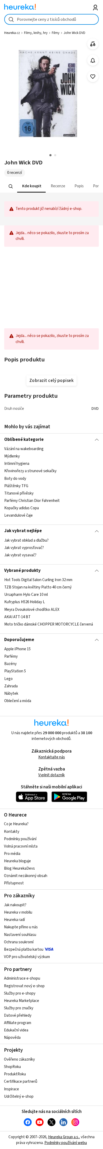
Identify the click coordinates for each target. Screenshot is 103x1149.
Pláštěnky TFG (16, 486)
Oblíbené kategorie (24, 439)
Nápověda (12, 1037)
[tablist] (51, 186)
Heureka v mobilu (18, 912)
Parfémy (11, 656)
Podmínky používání (20, 839)
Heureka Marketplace (21, 1001)
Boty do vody (15, 478)
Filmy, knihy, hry (36, 33)
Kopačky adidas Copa (21, 508)
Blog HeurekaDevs (19, 868)
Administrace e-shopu (22, 978)
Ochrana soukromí (19, 942)
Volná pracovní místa (21, 846)
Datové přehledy (17, 1015)
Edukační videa (16, 1030)
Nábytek (11, 693)
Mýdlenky (12, 456)
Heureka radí (14, 920)
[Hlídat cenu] (93, 60)
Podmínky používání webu (65, 1143)
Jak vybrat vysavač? (20, 555)
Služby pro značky (18, 1008)
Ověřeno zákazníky (19, 1059)
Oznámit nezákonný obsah (25, 876)
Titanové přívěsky (19, 493)
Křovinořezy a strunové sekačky (30, 471)
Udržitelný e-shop (19, 1096)
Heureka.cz (12, 33)
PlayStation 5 (15, 671)
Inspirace (11, 1089)
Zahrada (11, 686)
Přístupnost (14, 883)
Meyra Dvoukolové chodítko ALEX (31, 609)
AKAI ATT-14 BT (17, 617)
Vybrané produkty (22, 570)
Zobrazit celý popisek (51, 380)
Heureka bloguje (17, 861)
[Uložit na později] (93, 76)
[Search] (10, 186)
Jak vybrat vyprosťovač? (24, 548)
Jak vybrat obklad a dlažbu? (26, 540)
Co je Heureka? (16, 824)
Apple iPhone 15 (17, 649)
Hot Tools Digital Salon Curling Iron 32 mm (38, 580)
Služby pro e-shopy (19, 993)
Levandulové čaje (18, 515)
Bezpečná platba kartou (23, 949)
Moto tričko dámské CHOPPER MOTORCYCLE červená (48, 624)
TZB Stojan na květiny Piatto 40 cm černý (38, 587)
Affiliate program (17, 1023)
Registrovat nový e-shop (24, 986)
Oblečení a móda (17, 701)
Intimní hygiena (16, 464)
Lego (8, 679)
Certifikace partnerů (20, 1081)
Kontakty (11, 831)
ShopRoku (12, 1067)
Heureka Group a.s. (63, 1137)
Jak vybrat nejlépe (23, 531)
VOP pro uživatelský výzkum (27, 957)
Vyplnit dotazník (51, 775)
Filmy (55, 33)
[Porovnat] (93, 44)
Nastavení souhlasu (20, 935)
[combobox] (51, 19)
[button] (31, 186)
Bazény (10, 664)
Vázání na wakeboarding (24, 449)
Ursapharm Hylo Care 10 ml (26, 595)
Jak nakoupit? (15, 905)
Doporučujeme (19, 640)
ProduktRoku (15, 1074)
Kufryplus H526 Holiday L (24, 602)
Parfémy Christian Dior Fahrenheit (32, 500)
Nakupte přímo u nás (21, 927)
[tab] (31, 186)
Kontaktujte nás (51, 757)
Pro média (12, 853)
